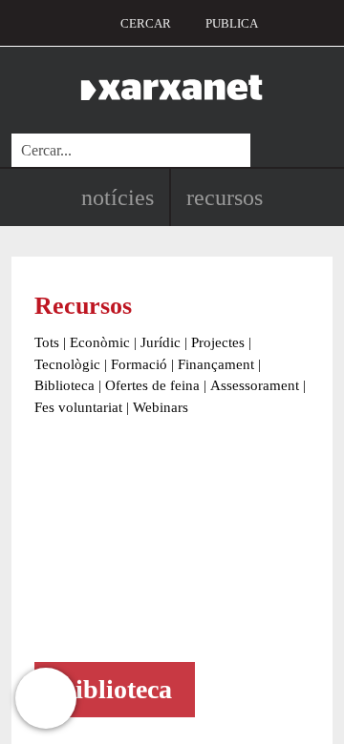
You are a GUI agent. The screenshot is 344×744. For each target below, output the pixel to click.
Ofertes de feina (152, 385)
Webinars (160, 407)
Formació (139, 364)
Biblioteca (64, 385)
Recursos (224, 197)
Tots (46, 342)
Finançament (216, 364)
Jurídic (160, 342)
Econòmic (100, 342)
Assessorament (254, 385)
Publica (231, 23)
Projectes (218, 342)
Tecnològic (67, 364)
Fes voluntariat (78, 407)
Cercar (145, 23)
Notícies (117, 197)
